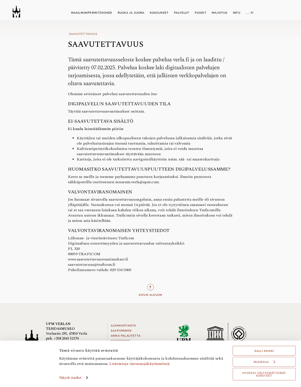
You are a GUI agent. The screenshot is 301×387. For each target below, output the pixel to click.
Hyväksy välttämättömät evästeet (264, 374)
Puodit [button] (200, 12)
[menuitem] (92, 13)
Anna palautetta (126, 335)
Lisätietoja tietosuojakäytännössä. (139, 363)
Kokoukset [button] (159, 12)
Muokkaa (261, 362)
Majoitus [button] (220, 12)
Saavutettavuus (83, 34)
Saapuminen (121, 330)
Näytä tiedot (70, 378)
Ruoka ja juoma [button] (131, 12)
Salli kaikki (264, 351)
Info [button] (236, 12)
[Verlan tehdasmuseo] (16, 11)
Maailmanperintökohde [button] (91, 12)
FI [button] (252, 12)
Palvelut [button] (182, 12)
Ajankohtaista (123, 325)
